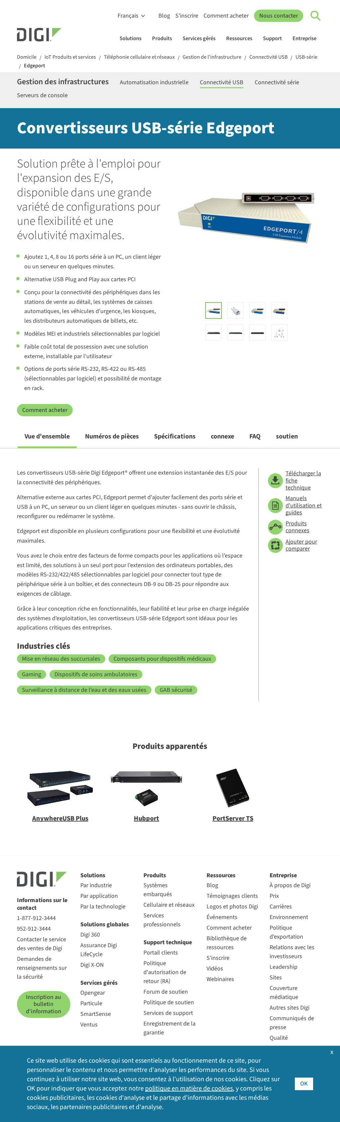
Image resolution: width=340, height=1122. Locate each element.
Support (272, 38)
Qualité (279, 1038)
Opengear (92, 993)
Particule (91, 1003)
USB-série (306, 57)
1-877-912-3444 (36, 918)
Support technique (167, 942)
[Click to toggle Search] (315, 16)
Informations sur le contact (42, 904)
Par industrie (96, 885)
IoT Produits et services (70, 57)
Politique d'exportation (286, 932)
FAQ (255, 436)
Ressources (239, 38)
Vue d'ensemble (47, 436)
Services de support (168, 1013)
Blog (164, 16)
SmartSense (95, 1014)
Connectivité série (277, 82)
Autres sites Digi (289, 1008)
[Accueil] (55, 35)
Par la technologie (103, 906)
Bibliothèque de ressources (227, 943)
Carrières (281, 906)
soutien (287, 436)
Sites (276, 977)
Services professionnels (162, 920)
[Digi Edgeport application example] (279, 332)
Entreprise (304, 38)
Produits (162, 38)
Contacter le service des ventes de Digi (41, 944)
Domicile (27, 57)
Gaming (31, 674)
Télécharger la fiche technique (303, 480)
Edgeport (34, 65)
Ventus (89, 1025)
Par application (99, 896)
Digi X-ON (92, 965)
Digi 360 (90, 935)
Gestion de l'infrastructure (212, 57)
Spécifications (175, 436)
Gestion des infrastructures (63, 82)
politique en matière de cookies (189, 1088)
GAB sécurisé (176, 690)
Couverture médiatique (284, 992)
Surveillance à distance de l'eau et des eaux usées (84, 690)
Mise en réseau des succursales (61, 659)
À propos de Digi (290, 885)
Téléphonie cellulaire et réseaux (139, 57)
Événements (222, 917)
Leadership (284, 967)
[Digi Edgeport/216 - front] (235, 332)
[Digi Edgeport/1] (235, 310)
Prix (274, 896)
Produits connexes (297, 527)
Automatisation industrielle (154, 82)
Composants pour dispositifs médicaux (162, 659)
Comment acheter (226, 16)
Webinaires (220, 979)
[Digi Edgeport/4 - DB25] (257, 310)
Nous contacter (278, 16)
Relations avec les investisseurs (292, 951)
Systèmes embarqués (157, 889)
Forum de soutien (165, 992)
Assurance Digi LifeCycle (98, 949)
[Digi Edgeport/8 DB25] (213, 332)
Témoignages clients (232, 896)
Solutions (130, 38)
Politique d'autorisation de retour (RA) (164, 972)
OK (304, 1084)
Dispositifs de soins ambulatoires (95, 674)
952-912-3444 (34, 929)
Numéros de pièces (112, 436)
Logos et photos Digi (232, 906)
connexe (222, 436)
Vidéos (215, 968)
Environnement (289, 917)
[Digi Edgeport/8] (279, 310)
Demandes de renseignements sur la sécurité (42, 968)
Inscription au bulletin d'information (43, 1004)
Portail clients (160, 953)
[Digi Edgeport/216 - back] (257, 332)
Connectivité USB (268, 57)
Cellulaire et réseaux (169, 905)
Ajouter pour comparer (301, 545)
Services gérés (199, 38)
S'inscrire (186, 16)
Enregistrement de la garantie (169, 1028)
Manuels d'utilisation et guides (304, 505)
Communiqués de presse (292, 1022)
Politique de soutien (168, 1002)
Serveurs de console (42, 95)
